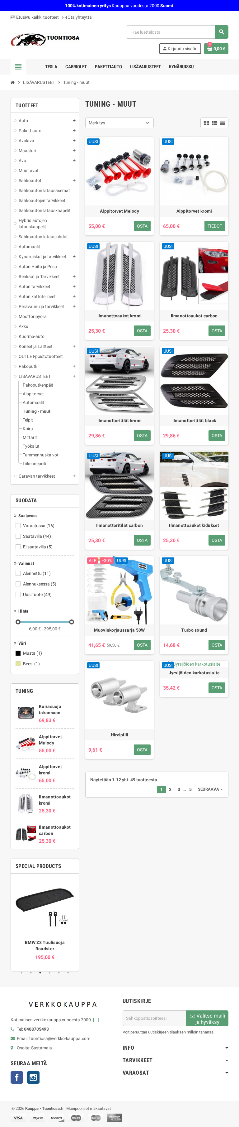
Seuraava (210, 789)
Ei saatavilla (38, 546)
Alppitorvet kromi (194, 211)
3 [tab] (40, 973)
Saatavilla (37, 536)
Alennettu (37, 573)
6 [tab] (68, 973)
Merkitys (97, 122)
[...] (96, 1019)
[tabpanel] (45, 919)
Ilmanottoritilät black (194, 420)
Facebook (17, 1077)
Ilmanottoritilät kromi (119, 420)
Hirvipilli (120, 734)
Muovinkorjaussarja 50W (119, 630)
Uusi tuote (37, 594)
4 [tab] (49, 973)
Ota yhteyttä (79, 17)
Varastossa (38, 525)
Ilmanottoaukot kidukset (194, 525)
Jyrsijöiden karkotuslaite (194, 672)
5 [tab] (59, 973)
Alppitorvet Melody (119, 211)
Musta (32, 653)
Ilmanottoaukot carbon (194, 315)
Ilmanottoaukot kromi (119, 315)
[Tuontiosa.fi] (45, 39)
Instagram (33, 1077)
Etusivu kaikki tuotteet (37, 17)
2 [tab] (31, 973)
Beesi (31, 663)
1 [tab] (21, 973)
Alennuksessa (39, 583)
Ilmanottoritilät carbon (119, 525)
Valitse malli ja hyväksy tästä (210, 1019)
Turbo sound (194, 630)
